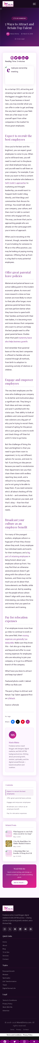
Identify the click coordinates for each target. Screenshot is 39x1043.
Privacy (18, 1029)
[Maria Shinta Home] (8, 4)
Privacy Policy (7, 1004)
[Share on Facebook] (13, 722)
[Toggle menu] (34, 4)
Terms (12, 1029)
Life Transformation (9, 981)
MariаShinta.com (24, 1022)
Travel (5, 985)
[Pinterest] (31, 929)
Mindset (5, 975)
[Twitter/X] (10, 929)
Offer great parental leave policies (19, 798)
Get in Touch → (19, 883)
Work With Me (7, 1007)
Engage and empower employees (19, 802)
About (5, 945)
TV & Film (6, 952)
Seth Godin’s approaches (15, 183)
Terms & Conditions (10, 1000)
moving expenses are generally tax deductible (17, 639)
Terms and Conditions (14, 1035)
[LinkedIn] (20, 929)
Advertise (6, 1011)
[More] (26, 57)
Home (5, 942)
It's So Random (19, 18)
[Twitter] (15, 57)
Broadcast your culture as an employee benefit (17, 808)
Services (6, 956)
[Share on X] (18, 722)
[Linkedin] (23, 57)
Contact (6, 959)
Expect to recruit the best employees (16, 792)
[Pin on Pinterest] (23, 722)
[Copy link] (28, 722)
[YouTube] (25, 929)
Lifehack (11, 698)
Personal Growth (9, 971)
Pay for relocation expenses (17, 813)
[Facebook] (12, 57)
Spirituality (6, 978)
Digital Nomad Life (9, 988)
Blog (4, 949)
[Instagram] (19, 57)
